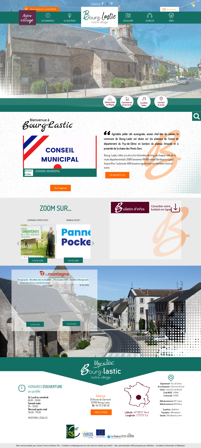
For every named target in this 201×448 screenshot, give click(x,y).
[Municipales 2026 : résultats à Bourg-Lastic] (34, 304)
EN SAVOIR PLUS (117, 175)
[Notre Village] (27, 18)
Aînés (171, 20)
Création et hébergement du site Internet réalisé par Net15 (87, 445)
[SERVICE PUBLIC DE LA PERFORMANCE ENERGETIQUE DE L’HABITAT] (72, 241)
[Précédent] (18, 243)
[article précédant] (15, 308)
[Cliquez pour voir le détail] (60, 156)
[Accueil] (99, 18)
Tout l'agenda (60, 187)
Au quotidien (69, 20)
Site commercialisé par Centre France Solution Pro (38, 445)
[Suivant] (93, 243)
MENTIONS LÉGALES (38, 417)
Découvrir (128, 20)
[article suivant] (92, 308)
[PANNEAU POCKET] (37, 241)
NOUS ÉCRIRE (101, 412)
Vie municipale (47, 20)
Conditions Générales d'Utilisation (170, 445)
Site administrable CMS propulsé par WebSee (134, 445)
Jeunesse (149, 20)
